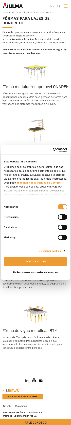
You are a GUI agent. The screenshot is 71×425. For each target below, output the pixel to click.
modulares (25, 32)
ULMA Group (21, 406)
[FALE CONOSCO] (2, 363)
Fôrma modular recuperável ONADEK (35, 86)
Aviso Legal (8, 412)
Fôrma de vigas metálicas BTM (29, 330)
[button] (51, 6)
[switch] (58, 216)
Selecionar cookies (50, 251)
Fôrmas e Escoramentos (26, 12)
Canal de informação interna (19, 416)
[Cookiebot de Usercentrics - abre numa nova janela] (52, 150)
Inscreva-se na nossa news (22, 396)
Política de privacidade (29, 412)
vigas (16, 32)
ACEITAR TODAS (35, 261)
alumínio (53, 32)
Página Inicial (8, 12)
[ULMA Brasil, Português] (13, 6)
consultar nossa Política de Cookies (39, 182)
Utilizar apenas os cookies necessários (35, 272)
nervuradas (38, 32)
